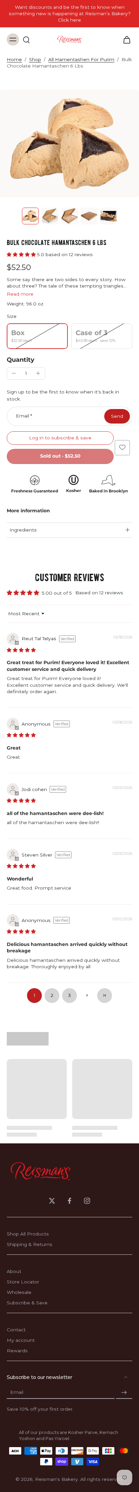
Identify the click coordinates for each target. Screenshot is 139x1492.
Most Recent (23, 613)
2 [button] (52, 995)
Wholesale (19, 1292)
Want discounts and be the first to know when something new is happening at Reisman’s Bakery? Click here (70, 13)
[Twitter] (52, 1200)
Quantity (20, 359)
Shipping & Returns (29, 1244)
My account (21, 1340)
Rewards (17, 1350)
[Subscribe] (124, 1392)
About (14, 1271)
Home (14, 59)
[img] (21, 650)
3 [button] (69, 995)
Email (24, 416)
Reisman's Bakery (56, 1479)
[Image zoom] (69, 143)
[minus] (14, 373)
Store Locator (23, 1281)
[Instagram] (87, 1200)
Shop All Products (28, 1234)
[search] (26, 39)
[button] (22, 254)
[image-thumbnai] (30, 216)
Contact (16, 1329)
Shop (35, 59)
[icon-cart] (124, 39)
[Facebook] (69, 1200)
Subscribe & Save (27, 1302)
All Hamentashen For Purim (81, 59)
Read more (20, 294)
